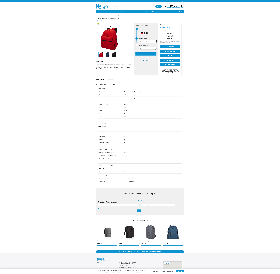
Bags (102, 15)
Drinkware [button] (129, 11)
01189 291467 (174, 5)
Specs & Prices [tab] (100, 79)
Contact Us (98, 1)
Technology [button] (173, 11)
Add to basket (170, 46)
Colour (140, 28)
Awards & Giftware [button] (108, 11)
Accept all (180, 271)
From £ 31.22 (122, 243)
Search (158, 6)
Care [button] (122, 11)
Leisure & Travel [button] (145, 11)
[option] (107, 235)
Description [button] (99, 61)
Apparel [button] (99, 11)
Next (139, 211)
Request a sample (170, 60)
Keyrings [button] (136, 11)
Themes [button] (180, 11)
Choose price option (143, 38)
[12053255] (145, 33)
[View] (101, 54)
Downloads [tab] (110, 79)
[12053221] (142, 33)
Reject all (155, 271)
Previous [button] (95, 235)
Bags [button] (117, 11)
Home (98, 15)
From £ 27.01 (100, 243)
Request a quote (171, 64)
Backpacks (106, 15)
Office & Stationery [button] (156, 11)
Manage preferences (167, 271)
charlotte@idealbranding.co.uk (175, 7)
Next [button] (185, 235)
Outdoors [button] (165, 11)
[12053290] (147, 33)
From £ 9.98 (165, 243)
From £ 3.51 (143, 243)
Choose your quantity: (143, 45)
